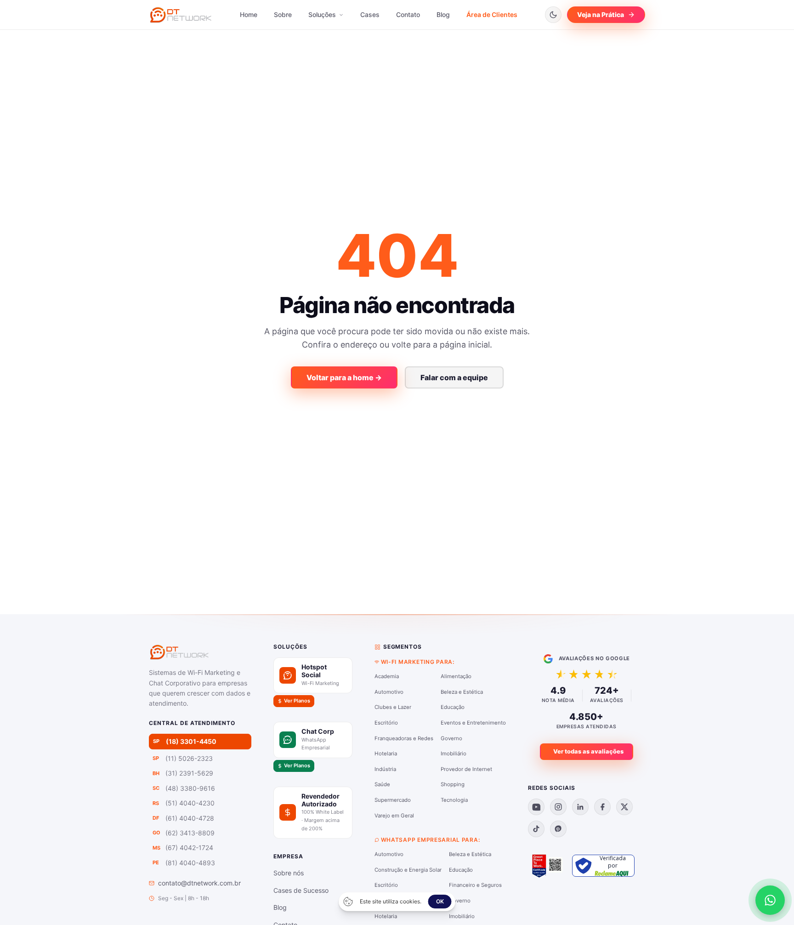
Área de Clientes (491, 14)
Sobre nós (288, 873)
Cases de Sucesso (301, 890)
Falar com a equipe (454, 377)
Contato (408, 14)
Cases (370, 14)
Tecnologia (454, 800)
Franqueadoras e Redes (403, 738)
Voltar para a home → (344, 377)
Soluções (323, 14)
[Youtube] (536, 807)
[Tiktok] (536, 829)
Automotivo (388, 692)
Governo (451, 738)
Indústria (385, 769)
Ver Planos (297, 700)
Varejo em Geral (394, 815)
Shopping (453, 784)
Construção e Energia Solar (408, 870)
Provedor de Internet (466, 769)
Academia (386, 676)
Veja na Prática (600, 14)
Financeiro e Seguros (475, 885)
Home (248, 14)
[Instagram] (558, 807)
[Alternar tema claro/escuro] (553, 14)
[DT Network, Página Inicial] (180, 14)
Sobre (283, 14)
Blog (443, 14)
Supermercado (392, 800)
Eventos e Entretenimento (473, 722)
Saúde (382, 784)
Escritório (386, 722)
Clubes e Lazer (392, 707)
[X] (624, 807)
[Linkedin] (580, 807)
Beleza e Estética (462, 692)
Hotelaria (385, 753)
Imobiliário (453, 753)
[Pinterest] (558, 829)
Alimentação (456, 676)
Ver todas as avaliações (588, 751)
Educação (453, 707)
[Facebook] (602, 807)
